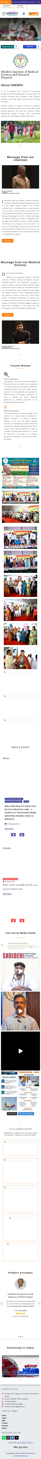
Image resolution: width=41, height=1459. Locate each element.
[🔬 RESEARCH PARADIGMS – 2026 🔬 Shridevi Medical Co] (20, 1090)
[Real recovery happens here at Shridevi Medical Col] (20, 971)
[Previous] (13, 834)
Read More (9, 828)
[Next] (22, 834)
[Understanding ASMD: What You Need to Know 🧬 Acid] (20, 1051)
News (26, 801)
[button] (24, 14)
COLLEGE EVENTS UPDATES (14, 799)
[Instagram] (8, 1438)
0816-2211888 (20, 7)
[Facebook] (12, 1438)
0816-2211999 (34, 7)
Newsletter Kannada (11, 890)
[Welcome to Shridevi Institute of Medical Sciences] (20, 1011)
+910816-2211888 (6, 7)
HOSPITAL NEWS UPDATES (13, 801)
